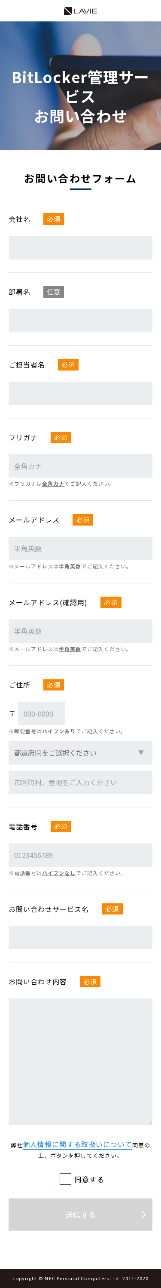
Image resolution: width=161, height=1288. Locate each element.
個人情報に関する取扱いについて (78, 1144)
